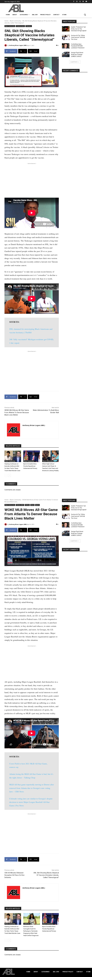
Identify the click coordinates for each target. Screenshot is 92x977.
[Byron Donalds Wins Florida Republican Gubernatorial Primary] (31, 456)
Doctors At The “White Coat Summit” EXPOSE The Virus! (78, 37)
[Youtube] (86, 1)
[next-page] (9, 475)
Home (6, 21)
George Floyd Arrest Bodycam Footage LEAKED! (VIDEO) (77, 54)
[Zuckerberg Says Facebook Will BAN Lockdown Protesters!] (66, 46)
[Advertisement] (31, 180)
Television (28, 26)
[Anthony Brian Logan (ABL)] (5, 45)
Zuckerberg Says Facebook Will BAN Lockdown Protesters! (77, 46)
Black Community (15, 21)
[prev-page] (5, 475)
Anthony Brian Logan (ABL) (18, 45)
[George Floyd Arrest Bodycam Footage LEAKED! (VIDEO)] (66, 54)
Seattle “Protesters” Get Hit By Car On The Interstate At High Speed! (78, 29)
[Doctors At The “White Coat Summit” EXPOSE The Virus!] (66, 37)
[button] (85, 14)
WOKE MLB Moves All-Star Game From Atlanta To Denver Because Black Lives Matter (16, 412)
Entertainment (20, 26)
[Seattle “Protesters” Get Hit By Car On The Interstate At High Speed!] (66, 29)
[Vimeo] (83, 1)
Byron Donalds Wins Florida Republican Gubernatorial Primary (30, 466)
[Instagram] (77, 1)
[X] (80, 1)
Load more (74, 62)
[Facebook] (73, 1)
